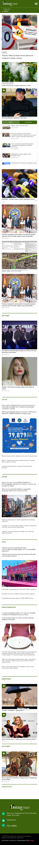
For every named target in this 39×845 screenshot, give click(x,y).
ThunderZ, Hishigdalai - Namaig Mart (12, 710)
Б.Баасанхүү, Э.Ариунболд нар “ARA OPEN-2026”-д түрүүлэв (19, 589)
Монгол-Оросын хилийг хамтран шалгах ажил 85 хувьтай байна (19, 456)
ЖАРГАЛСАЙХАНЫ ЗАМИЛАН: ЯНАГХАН (14, 118)
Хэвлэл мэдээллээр (9, 607)
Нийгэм (4, 52)
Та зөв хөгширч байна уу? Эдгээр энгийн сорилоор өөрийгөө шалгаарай (18, 614)
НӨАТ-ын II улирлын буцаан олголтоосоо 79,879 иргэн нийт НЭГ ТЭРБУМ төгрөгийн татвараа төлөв (18, 407)
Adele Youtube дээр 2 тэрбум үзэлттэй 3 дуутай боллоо (19, 739)
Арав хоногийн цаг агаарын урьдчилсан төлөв (16, 85)
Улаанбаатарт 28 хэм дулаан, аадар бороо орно (24, 163)
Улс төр (4, 399)
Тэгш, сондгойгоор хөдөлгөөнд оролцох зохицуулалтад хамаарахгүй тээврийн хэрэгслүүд (22, 145)
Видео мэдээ (6, 679)
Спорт (4, 542)
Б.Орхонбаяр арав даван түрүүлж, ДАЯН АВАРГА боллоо (17, 598)
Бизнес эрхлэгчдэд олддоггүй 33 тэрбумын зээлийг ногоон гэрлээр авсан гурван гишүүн (18, 667)
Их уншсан (28, 122)
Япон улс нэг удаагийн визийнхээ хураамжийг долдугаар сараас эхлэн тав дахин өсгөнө (19, 484)
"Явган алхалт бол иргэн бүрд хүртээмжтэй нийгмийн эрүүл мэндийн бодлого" (19, 549)
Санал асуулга (7, 786)
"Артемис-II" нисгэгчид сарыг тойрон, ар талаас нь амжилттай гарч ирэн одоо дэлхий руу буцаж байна (19, 526)
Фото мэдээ (6, 746)
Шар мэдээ (5, 315)
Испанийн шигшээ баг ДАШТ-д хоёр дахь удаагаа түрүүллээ (18, 594)
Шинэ (11, 122)
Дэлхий (4, 477)
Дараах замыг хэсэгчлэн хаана (19, 125)
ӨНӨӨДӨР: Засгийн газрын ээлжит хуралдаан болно (21, 154)
